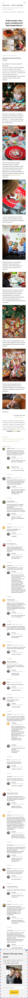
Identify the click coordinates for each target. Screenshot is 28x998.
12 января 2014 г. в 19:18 (17, 613)
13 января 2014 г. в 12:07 (18, 776)
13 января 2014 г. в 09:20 (17, 688)
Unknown (9, 527)
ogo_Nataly (10, 697)
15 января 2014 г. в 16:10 (12, 887)
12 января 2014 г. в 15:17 (18, 565)
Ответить (9, 474)
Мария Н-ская (10, 448)
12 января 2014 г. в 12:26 (17, 527)
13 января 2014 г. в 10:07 (18, 714)
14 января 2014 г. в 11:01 (17, 856)
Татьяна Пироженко (12, 886)
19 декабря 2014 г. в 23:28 (19, 930)
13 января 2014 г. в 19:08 (17, 815)
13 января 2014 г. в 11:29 (17, 746)
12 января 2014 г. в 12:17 (17, 458)
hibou (8, 682)
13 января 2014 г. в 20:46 (17, 832)
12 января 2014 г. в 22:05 (15, 682)
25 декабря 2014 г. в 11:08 (17, 945)
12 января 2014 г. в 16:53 (16, 624)
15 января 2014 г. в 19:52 (17, 893)
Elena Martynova (11, 543)
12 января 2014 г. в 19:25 (17, 634)
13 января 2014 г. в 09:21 (17, 704)
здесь (8, 119)
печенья (17, 441)
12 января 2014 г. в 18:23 (17, 645)
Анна (8, 759)
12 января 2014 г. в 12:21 (12, 502)
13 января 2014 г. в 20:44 (17, 783)
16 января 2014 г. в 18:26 (17, 468)
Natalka (9, 477)
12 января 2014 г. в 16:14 (17, 572)
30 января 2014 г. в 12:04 (17, 904)
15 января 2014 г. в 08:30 (17, 868)
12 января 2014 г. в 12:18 (17, 487)
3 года (8, 441)
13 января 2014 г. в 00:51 (18, 697)
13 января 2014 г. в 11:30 (17, 766)
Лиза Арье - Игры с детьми (12, 5)
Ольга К (9, 904)
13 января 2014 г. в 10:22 (15, 759)
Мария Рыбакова (11, 661)
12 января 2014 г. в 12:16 (16, 477)
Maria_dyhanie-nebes (12, 793)
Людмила (9, 776)
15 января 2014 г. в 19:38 (17, 877)
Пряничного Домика (14, 175)
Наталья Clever (11, 501)
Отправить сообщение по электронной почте (13, 439)
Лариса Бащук (11, 599)
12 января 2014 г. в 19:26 (17, 671)
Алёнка (9, 868)
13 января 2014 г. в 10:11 (17, 724)
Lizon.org (15, 431)
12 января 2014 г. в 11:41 (20, 448)
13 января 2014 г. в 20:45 (17, 804)
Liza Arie (13, 457)
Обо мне (5, 12)
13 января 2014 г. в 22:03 (19, 845)
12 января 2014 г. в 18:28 (12, 662)
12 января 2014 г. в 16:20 (12, 601)
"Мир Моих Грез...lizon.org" (20, 429)
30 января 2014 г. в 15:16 (17, 918)
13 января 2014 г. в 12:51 (12, 794)
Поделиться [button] (5, 436)
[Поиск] (25, 2)
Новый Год (12, 441)
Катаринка (10, 565)
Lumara (9, 624)
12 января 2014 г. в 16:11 (17, 534)
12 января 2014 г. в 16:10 (17, 514)
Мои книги (12, 12)
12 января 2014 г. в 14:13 (12, 545)
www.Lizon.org (20, 417)
